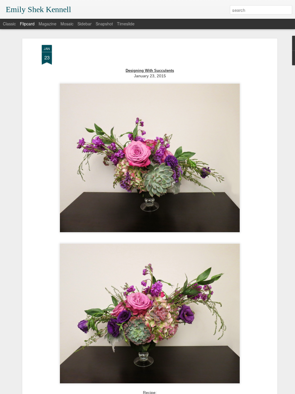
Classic (9, 24)
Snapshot (104, 24)
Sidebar (84, 24)
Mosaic (66, 24)
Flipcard (27, 24)
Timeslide (126, 24)
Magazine (47, 24)
